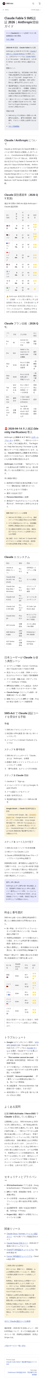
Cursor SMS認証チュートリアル (19, 1256)
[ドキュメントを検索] (33, 4)
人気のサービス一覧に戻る (15, 1346)
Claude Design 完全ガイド (17, 1243)
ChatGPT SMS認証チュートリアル (20, 1249)
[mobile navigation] (39, 3)
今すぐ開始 (10, 39)
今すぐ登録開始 (13, 126)
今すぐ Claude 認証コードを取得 (17, 1321)
